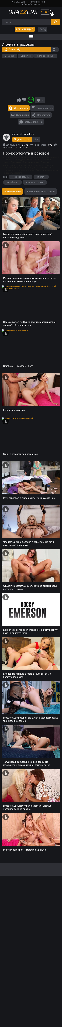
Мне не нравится (24, 100)
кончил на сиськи (34, 182)
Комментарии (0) (33, 122)
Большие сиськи (45, 56)
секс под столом (20, 177)
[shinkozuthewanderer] (6, 137)
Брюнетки (26, 56)
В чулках (9, 56)
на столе (41, 177)
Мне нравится (19, 100)
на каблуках (13, 182)
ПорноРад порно (32, 4)
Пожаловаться (45, 108)
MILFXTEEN (19, 2)
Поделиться (43, 115)
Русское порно (38, 2)
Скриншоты (22, 115)
